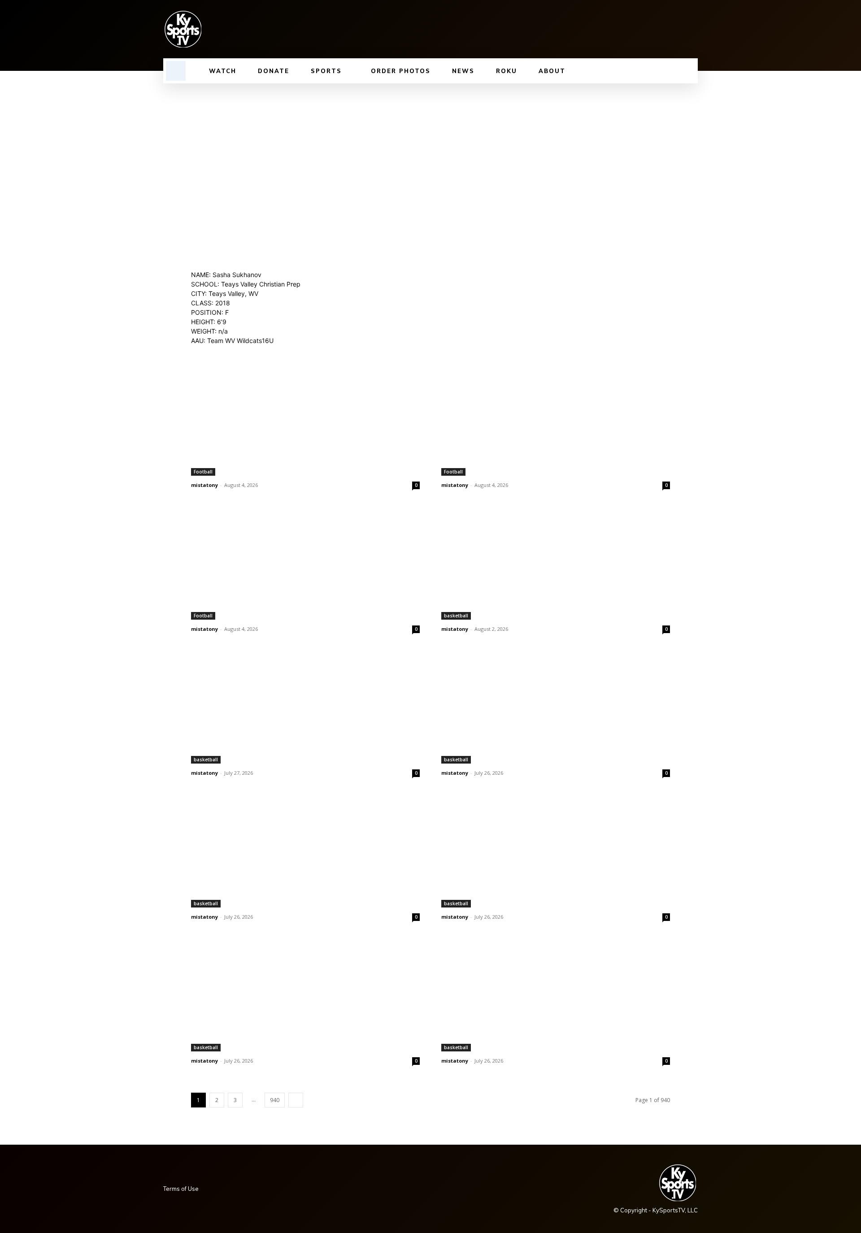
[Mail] (646, 29)
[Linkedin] (631, 29)
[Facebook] (601, 29)
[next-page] (295, 1100)
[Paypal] (662, 29)
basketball (456, 615)
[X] (677, 29)
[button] (176, 71)
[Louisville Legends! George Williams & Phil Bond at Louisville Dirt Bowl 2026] (305, 994)
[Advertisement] (430, 150)
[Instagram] (616, 29)
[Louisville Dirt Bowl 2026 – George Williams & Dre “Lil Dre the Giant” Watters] (305, 706)
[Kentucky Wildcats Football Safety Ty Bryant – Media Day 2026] (305, 562)
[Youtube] (692, 29)
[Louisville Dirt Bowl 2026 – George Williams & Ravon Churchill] (305, 850)
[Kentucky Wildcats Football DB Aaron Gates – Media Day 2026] (555, 418)
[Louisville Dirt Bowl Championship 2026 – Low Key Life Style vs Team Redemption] (555, 562)
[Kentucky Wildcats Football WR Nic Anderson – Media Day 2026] (305, 418)
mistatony (204, 485)
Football (203, 472)
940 (274, 1100)
